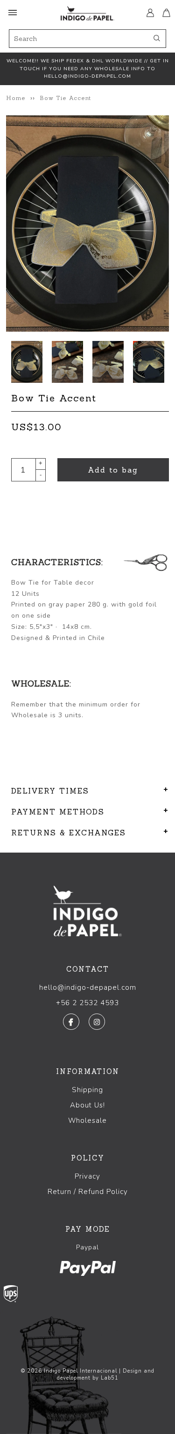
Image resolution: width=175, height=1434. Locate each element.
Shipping (87, 1089)
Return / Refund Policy (88, 1191)
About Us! (87, 1105)
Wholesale (87, 1120)
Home (16, 97)
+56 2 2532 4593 (87, 1002)
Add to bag (113, 469)
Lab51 (110, 1377)
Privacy (87, 1176)
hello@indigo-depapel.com (87, 987)
